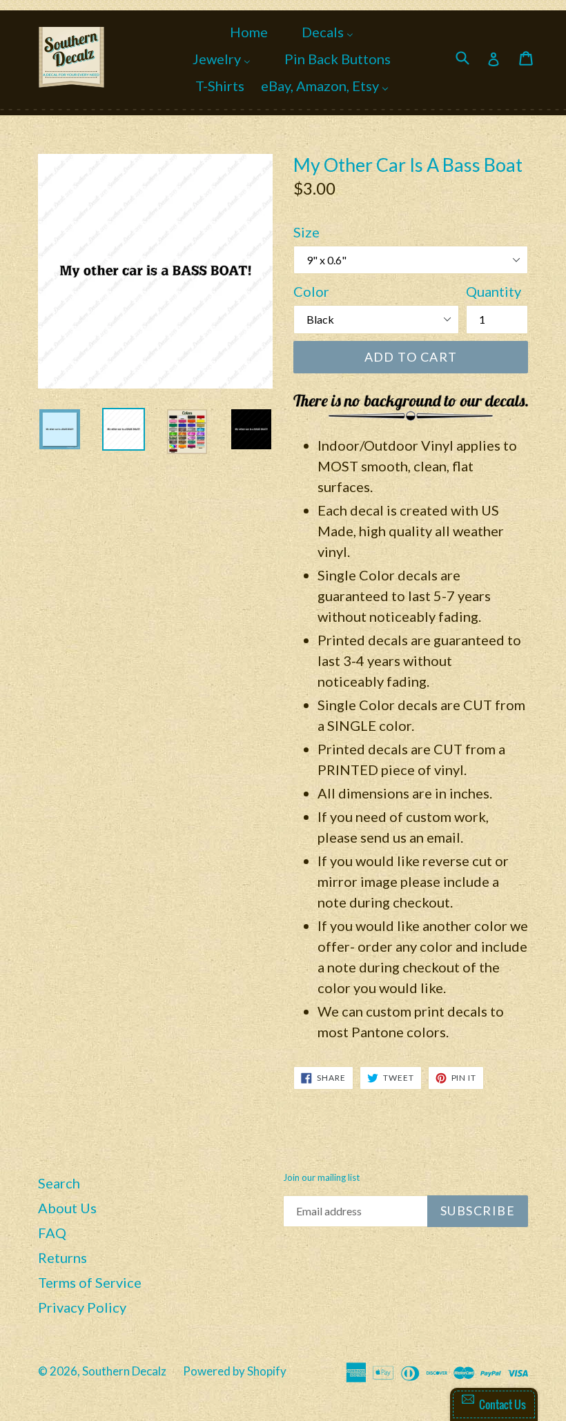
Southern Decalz (124, 1371)
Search (59, 1183)
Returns (62, 1257)
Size (306, 232)
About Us (67, 1207)
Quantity (493, 291)
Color (311, 291)
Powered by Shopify (234, 1371)
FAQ (52, 1232)
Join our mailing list (321, 1178)
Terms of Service (90, 1282)
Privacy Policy (82, 1307)
